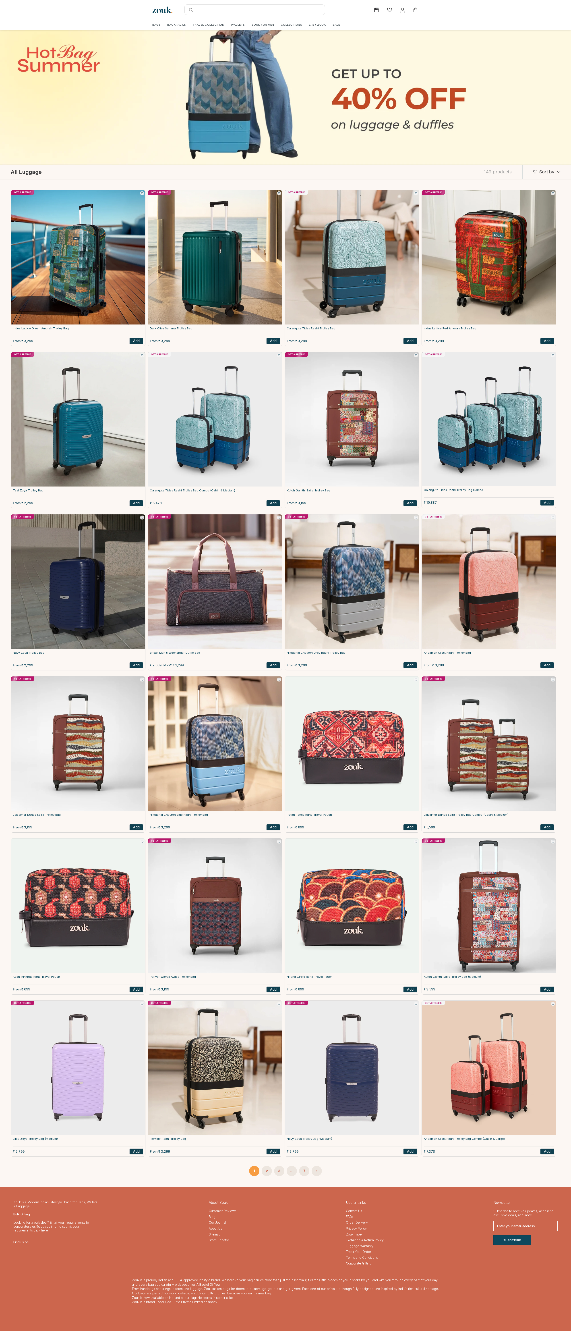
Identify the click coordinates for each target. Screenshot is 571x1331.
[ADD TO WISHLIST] (142, 193)
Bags (156, 24)
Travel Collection (208, 24)
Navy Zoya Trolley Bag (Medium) (309, 1138)
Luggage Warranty (359, 1246)
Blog (212, 1217)
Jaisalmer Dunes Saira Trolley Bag (37, 814)
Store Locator (219, 1240)
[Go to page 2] (317, 1171)
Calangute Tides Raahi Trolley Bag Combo (453, 490)
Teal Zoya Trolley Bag (28, 490)
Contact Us (354, 1211)
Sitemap (215, 1234)
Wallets (238, 24)
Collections (291, 24)
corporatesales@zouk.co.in (33, 1226)
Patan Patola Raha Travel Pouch (309, 814)
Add (136, 341)
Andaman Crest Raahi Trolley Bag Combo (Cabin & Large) (464, 1138)
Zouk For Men (263, 24)
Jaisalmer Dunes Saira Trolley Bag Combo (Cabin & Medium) (466, 814)
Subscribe (512, 1240)
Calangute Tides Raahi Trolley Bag (311, 328)
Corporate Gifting (359, 1263)
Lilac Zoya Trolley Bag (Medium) (35, 1138)
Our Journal (217, 1222)
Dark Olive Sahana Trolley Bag (171, 328)
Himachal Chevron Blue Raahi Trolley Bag (179, 814)
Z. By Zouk (317, 24)
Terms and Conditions (362, 1257)
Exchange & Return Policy (365, 1240)
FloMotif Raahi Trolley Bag (168, 1138)
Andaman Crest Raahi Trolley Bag (447, 652)
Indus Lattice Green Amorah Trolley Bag (41, 328)
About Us (215, 1228)
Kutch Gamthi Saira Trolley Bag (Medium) (452, 976)
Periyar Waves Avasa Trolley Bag (173, 976)
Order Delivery (357, 1222)
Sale (336, 24)
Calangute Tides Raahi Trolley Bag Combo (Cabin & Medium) (192, 490)
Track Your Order (358, 1252)
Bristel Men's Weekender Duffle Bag (175, 652)
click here (40, 1230)
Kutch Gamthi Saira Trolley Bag (308, 490)
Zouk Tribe (354, 1234)
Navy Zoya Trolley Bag (28, 652)
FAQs (350, 1217)
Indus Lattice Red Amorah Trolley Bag (450, 328)
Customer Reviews (222, 1211)
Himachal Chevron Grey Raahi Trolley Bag (316, 652)
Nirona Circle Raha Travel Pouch (310, 976)
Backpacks (176, 24)
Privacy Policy (356, 1228)
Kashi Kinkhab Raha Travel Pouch (36, 976)
